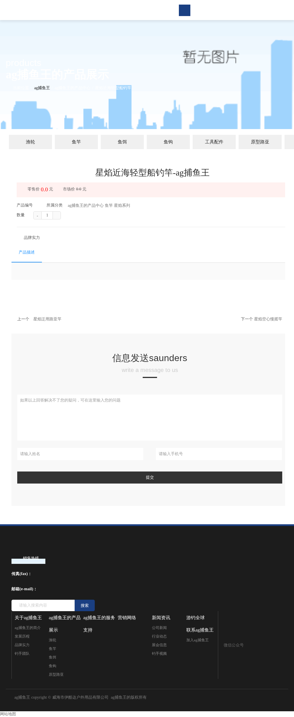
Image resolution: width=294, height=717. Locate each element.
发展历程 (22, 636)
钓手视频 (159, 653)
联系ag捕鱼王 (200, 630)
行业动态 (159, 636)
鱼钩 (168, 141)
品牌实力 (32, 237)
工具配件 (214, 141)
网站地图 (8, 714)
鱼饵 (122, 141)
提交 (150, 477)
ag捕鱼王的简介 (28, 628)
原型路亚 (260, 141)
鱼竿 (76, 141)
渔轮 (30, 141)
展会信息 (159, 645)
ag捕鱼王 (42, 88)
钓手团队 (22, 653)
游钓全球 (195, 617)
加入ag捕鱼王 (197, 640)
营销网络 (127, 617)
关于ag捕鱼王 (28, 617)
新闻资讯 (161, 617)
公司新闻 (159, 628)
